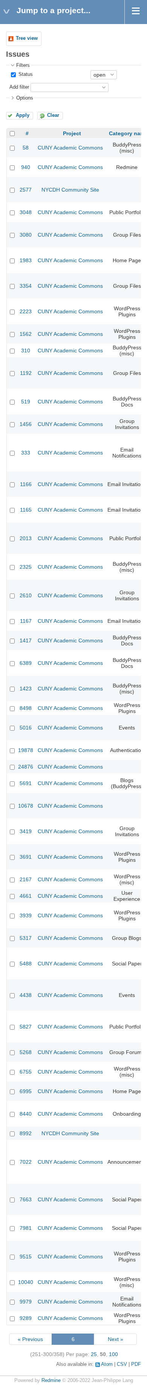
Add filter (19, 87)
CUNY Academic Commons (70, 148)
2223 (26, 311)
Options (24, 98)
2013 (26, 538)
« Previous (30, 1339)
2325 (26, 567)
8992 (26, 1133)
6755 (26, 1072)
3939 (26, 915)
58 (26, 148)
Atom (107, 1364)
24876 (25, 767)
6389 (26, 663)
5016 (26, 728)
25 (94, 1354)
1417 (26, 640)
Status (25, 74)
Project (72, 133)
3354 (26, 286)
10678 (25, 806)
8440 (26, 1114)
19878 (25, 750)
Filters (23, 65)
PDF (136, 1364)
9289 (26, 1318)
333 (25, 453)
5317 (26, 938)
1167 (26, 621)
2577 (26, 190)
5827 (26, 1027)
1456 (26, 424)
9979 (26, 1302)
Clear (53, 115)
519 (25, 402)
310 (25, 350)
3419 (26, 831)
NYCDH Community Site (70, 190)
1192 (26, 373)
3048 (26, 212)
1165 (26, 510)
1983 (26, 260)
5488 (26, 964)
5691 (26, 783)
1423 (26, 689)
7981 (26, 1228)
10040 (25, 1282)
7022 (26, 1162)
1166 (26, 484)
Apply (22, 115)
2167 (26, 879)
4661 (26, 896)
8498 (26, 708)
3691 (26, 857)
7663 (26, 1199)
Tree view (27, 38)
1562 (26, 334)
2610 (26, 595)
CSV (122, 1364)
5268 (26, 1052)
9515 (26, 1257)
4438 (26, 995)
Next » (115, 1339)
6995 (26, 1091)
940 (25, 167)
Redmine (51, 1380)
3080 (26, 235)
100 (113, 1354)
